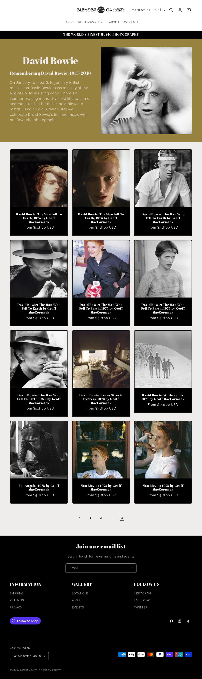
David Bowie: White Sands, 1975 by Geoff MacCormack (162, 397)
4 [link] (122, 518)
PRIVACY (16, 607)
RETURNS (17, 600)
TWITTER (140, 607)
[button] (171, 10)
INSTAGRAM (142, 593)
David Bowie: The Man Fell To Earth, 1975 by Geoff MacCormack (39, 218)
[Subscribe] (132, 568)
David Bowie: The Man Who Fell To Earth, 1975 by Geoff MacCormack (101, 308)
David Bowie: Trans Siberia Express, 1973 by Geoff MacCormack (101, 399)
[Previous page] (79, 517)
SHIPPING (16, 593)
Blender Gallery (28, 670)
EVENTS (78, 607)
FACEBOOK (142, 600)
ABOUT (77, 600)
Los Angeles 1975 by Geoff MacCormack (39, 488)
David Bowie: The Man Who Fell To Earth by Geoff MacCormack (162, 218)
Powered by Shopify (49, 670)
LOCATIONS (80, 593)
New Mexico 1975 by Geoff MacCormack (101, 488)
